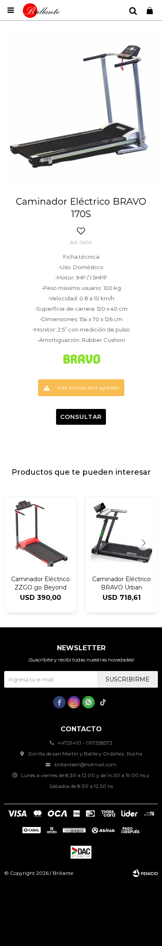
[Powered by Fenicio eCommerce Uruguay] (145, 873)
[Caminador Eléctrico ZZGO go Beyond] (40, 533)
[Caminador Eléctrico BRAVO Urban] (121, 533)
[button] (133, 10)
